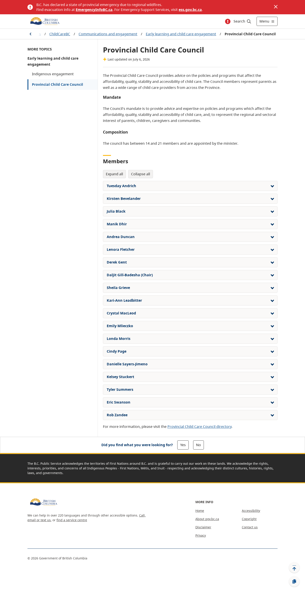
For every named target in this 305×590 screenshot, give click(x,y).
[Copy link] (294, 581)
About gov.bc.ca (207, 519)
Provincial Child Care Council (57, 84)
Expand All (114, 174)
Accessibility (251, 510)
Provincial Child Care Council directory (199, 426)
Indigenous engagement (53, 73)
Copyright (249, 519)
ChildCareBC (59, 33)
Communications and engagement (108, 33)
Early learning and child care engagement (181, 33)
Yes (183, 444)
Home (199, 510)
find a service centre (71, 520)
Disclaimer (203, 527)
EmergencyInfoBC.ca (94, 9)
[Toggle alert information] (227, 21)
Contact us (250, 527)
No (198, 444)
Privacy (200, 535)
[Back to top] (294, 567)
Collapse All (140, 174)
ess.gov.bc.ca (190, 9)
